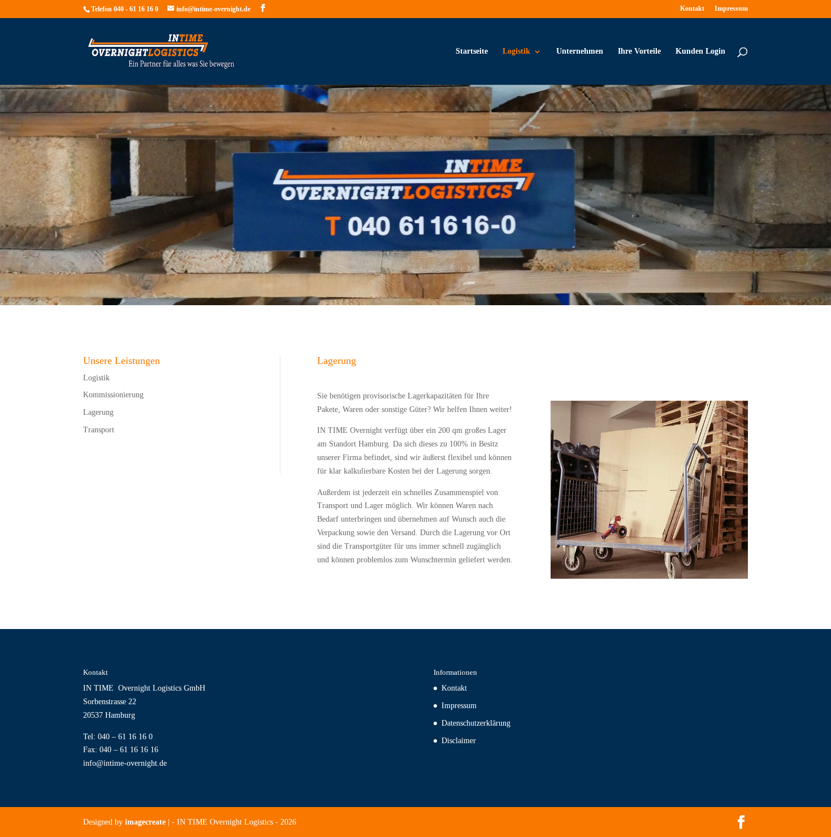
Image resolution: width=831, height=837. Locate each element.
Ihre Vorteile (639, 51)
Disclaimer (459, 740)
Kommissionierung (113, 395)
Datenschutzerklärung (476, 723)
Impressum (731, 8)
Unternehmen (579, 51)
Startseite (472, 51)
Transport (98, 430)
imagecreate (145, 822)
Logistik (516, 51)
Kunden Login (700, 51)
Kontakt (692, 8)
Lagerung (98, 412)
